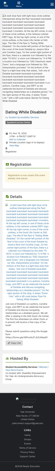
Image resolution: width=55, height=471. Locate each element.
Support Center (27, 456)
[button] (6, 4)
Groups (27, 439)
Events (27, 443)
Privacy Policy (27, 452)
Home (27, 435)
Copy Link (15, 343)
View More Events (14, 370)
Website (43, 367)
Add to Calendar (17, 139)
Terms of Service (27, 448)
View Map (14, 145)
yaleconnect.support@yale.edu (27, 423)
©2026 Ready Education (27, 466)
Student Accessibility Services (24, 117)
